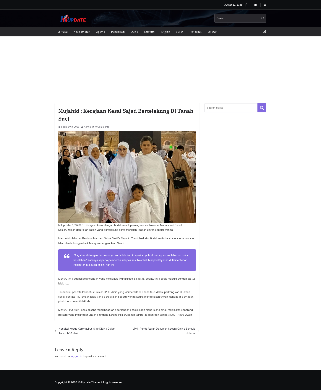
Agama (100, 31)
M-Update (84, 382)
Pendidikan (118, 31)
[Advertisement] (160, 64)
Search (261, 108)
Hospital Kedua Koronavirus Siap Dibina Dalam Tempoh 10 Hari (87, 331)
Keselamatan (82, 31)
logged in (76, 356)
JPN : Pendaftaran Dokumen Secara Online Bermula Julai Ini (164, 331)
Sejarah (212, 31)
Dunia (134, 31)
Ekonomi (149, 31)
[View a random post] (264, 32)
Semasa (63, 31)
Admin (87, 126)
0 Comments (102, 126)
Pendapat (195, 31)
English (165, 31)
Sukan (180, 31)
